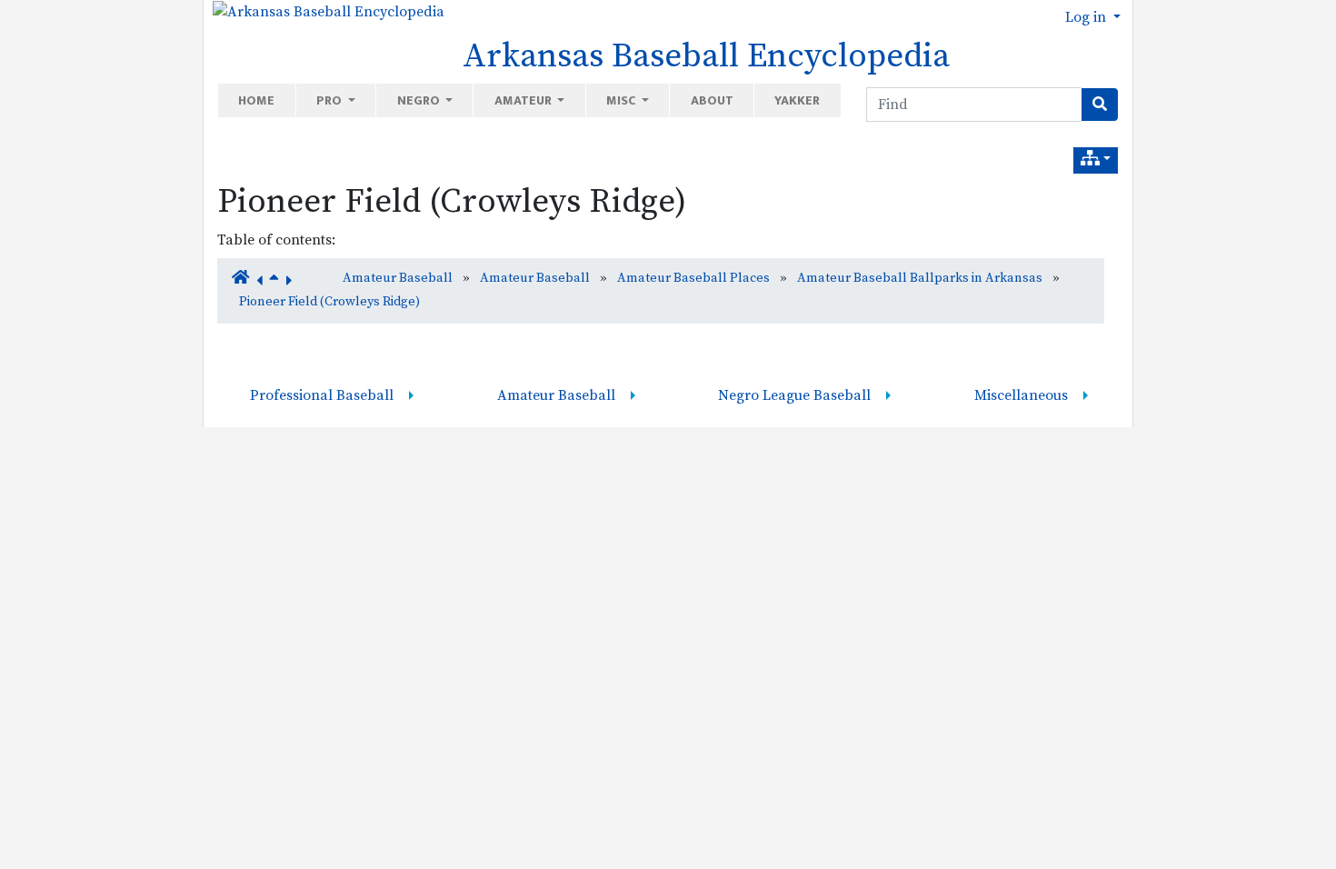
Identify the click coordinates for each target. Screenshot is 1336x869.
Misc (622, 100)
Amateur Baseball (398, 278)
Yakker (797, 100)
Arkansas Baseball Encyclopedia (706, 56)
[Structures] (1095, 160)
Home (256, 100)
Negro (420, 100)
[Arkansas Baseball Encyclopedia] (324, 11)
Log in (1087, 17)
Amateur (524, 100)
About (712, 100)
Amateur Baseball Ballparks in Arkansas (919, 278)
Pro (330, 100)
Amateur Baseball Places (693, 278)
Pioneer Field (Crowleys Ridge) (451, 202)
